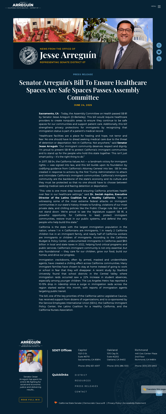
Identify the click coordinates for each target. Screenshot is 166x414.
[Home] (23, 5)
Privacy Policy (114, 403)
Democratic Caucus (93, 403)
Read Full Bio (30, 400)
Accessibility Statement (134, 403)
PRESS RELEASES (86, 386)
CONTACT (81, 392)
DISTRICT (81, 375)
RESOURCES (83, 380)
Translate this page (156, 389)
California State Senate (70, 403)
